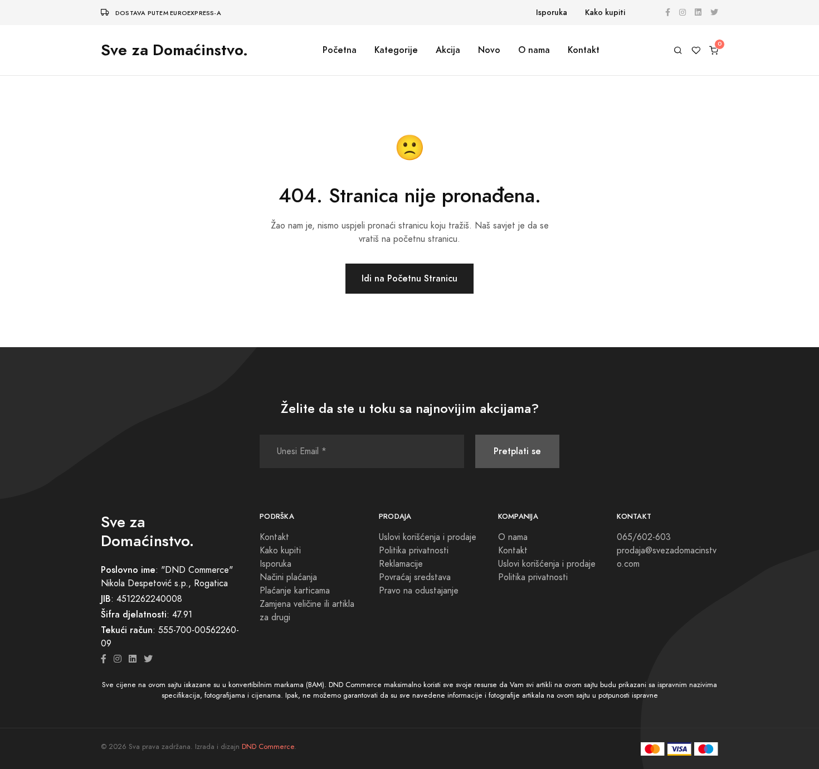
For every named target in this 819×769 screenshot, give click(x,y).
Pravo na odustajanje (419, 591)
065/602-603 (644, 537)
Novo (489, 49)
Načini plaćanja (288, 577)
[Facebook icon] (103, 659)
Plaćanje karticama (295, 591)
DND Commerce (268, 747)
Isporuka (551, 12)
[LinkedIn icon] (132, 659)
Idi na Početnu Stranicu (409, 278)
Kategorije (396, 49)
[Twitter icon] (148, 659)
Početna (340, 49)
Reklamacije (401, 564)
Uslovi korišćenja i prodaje (427, 537)
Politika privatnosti (413, 550)
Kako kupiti (605, 12)
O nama (534, 49)
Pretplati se (517, 451)
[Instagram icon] (117, 659)
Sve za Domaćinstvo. (174, 50)
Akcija (448, 49)
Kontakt (583, 49)
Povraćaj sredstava (415, 577)
